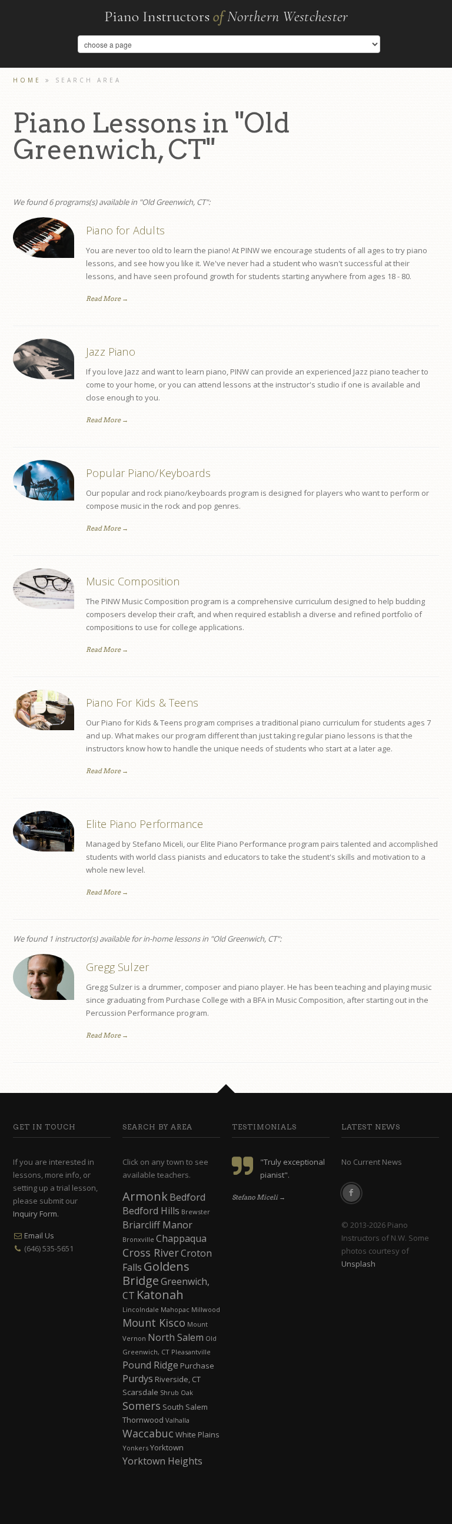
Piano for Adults (125, 230)
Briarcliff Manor (157, 1224)
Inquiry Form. (36, 1213)
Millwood (205, 1309)
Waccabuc (148, 1433)
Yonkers (135, 1447)
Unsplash (358, 1263)
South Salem (185, 1407)
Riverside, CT (178, 1379)
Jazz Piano (110, 351)
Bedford (187, 1197)
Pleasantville (191, 1351)
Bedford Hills (151, 1210)
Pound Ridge (150, 1365)
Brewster (195, 1211)
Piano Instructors (226, 16)
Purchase (197, 1365)
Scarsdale (140, 1392)
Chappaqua (181, 1238)
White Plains (197, 1434)
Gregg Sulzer (117, 967)
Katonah (160, 1295)
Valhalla (177, 1420)
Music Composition (133, 581)
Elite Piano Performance (144, 824)
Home (27, 80)
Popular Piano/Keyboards (148, 473)
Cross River (150, 1252)
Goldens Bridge (156, 1273)
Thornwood (143, 1419)
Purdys (137, 1378)
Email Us (39, 1235)
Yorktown (167, 1447)
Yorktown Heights (162, 1461)
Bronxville (138, 1239)
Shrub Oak (176, 1392)
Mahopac (175, 1309)
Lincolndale (140, 1309)
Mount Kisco (153, 1323)
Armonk (145, 1196)
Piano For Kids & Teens (142, 702)
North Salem (176, 1337)
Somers (141, 1406)
